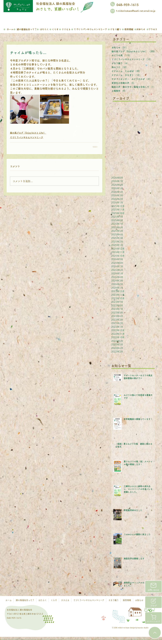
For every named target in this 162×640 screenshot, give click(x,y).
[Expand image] (24, 109)
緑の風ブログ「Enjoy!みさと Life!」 (28, 133)
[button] (26, 28)
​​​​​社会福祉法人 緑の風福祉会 (55, 3)
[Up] (154, 633)
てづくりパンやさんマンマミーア (26, 137)
